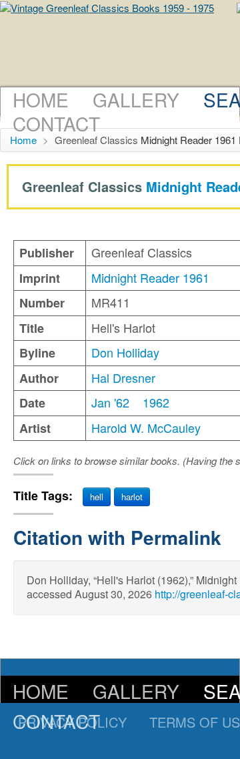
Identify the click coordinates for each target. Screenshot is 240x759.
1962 (156, 402)
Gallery (136, 99)
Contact (56, 123)
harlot (132, 496)
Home (41, 99)
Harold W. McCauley (146, 427)
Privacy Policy (72, 722)
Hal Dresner (123, 377)
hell (96, 496)
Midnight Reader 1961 (188, 140)
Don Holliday (125, 352)
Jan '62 (110, 402)
